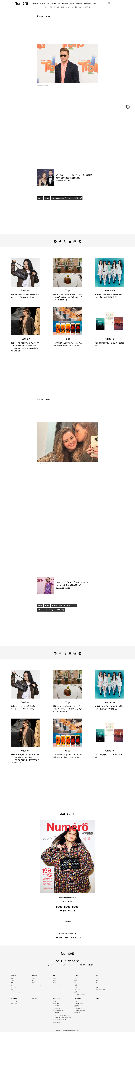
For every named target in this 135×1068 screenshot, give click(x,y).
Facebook (59, 245)
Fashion (35, 4)
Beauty (42, 4)
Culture (53, 4)
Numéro (21, 3)
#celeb (47, 198)
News (46, 7)
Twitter (64, 245)
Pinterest (81, 245)
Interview (65, 4)
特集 (51, 7)
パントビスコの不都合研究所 (63, 929)
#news (40, 198)
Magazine (87, 4)
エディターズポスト (84, 7)
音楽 (62, 7)
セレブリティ (69, 7)
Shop (94, 4)
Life (59, 4)
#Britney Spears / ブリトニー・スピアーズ (68, 198)
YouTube (70, 245)
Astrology (79, 4)
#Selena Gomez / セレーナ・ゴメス (65, 622)
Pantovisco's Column (54, 901)
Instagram (75, 245)
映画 (58, 7)
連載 (76, 7)
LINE (54, 245)
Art (48, 4)
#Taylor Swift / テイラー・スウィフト (51, 626)
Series (72, 4)
